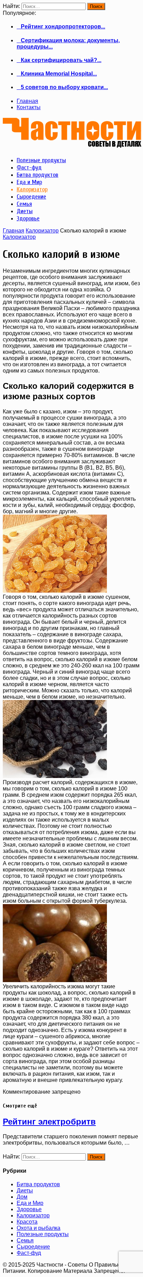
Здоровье (29, 1209)
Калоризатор (42, 231)
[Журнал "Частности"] (72, 145)
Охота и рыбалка (38, 1228)
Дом (22, 1197)
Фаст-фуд (29, 1253)
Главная (27, 101)
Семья (25, 1240)
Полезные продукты (43, 1234)
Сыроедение (33, 1247)
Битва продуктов (38, 1184)
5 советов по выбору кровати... (62, 87)
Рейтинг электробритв (49, 1121)
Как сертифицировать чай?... (59, 60)
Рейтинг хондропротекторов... (61, 26)
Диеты (25, 1190)
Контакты (29, 107)
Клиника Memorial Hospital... (57, 74)
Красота (27, 1222)
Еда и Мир (30, 1203)
